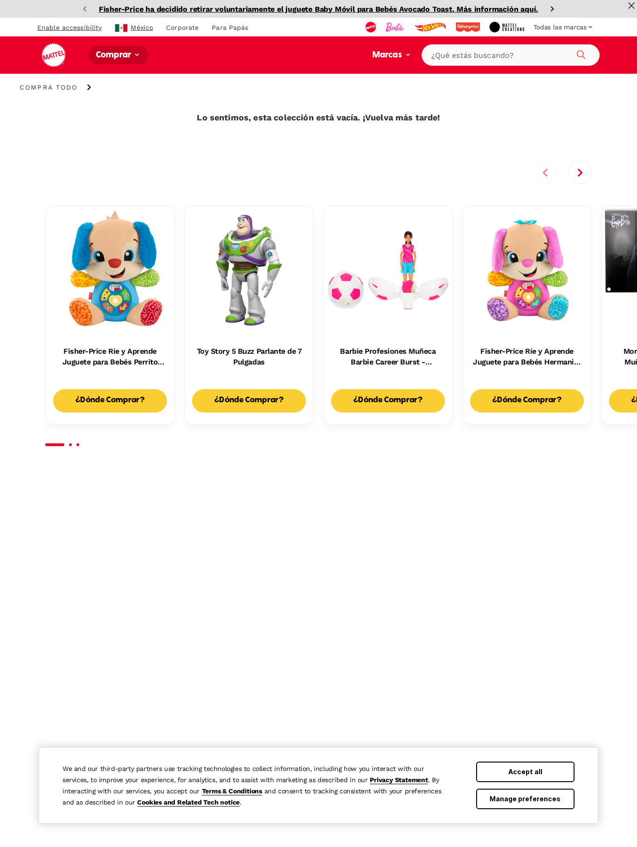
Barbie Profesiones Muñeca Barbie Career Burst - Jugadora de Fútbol (388, 357)
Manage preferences (525, 799)
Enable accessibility (69, 27)
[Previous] (85, 9)
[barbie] (396, 27)
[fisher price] (468, 27)
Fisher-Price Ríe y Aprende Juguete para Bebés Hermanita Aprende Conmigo (527, 357)
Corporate (182, 27)
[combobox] (511, 55)
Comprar (114, 55)
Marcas (388, 55)
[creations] (507, 27)
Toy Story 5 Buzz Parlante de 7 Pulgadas (249, 356)
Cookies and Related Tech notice (188, 802)
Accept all (525, 772)
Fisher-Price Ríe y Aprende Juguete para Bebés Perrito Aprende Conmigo (110, 357)
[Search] (579, 53)
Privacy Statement (399, 780)
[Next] (552, 9)
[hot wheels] (431, 27)
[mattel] (371, 27)
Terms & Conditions (232, 791)
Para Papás (230, 27)
